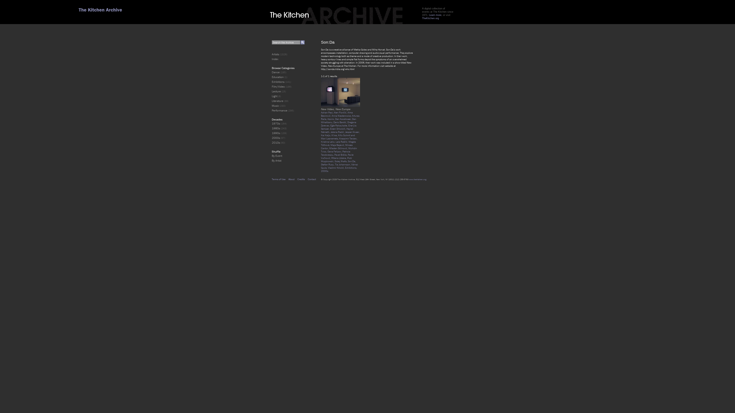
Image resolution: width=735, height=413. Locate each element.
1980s (276, 128)
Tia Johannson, (343, 164)
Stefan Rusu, (328, 164)
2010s (276, 142)
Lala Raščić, (342, 141)
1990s (276, 133)
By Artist (276, 160)
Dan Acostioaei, (343, 119)
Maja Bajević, (338, 145)
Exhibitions (278, 82)
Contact (312, 179)
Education (278, 77)
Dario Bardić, (340, 122)
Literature (277, 101)
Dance (276, 72)
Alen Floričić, (341, 112)
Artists (275, 54)
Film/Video (278, 86)
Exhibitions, (351, 167)
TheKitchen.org (430, 18)
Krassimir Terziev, (348, 138)
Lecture (276, 91)
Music (275, 105)
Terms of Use (279, 179)
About (291, 179)
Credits (301, 179)
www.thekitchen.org (417, 179)
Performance (279, 110)
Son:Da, (352, 161)
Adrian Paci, (327, 112)
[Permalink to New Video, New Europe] (340, 106)
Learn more (435, 15)
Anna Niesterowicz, (342, 115)
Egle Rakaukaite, (339, 125)
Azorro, (331, 119)
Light (274, 96)
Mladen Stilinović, (338, 148)
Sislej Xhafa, (341, 161)
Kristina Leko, (328, 141)
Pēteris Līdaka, (339, 158)
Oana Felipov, (334, 151)
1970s (276, 123)
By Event (277, 156)
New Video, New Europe (335, 109)
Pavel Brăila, (341, 154)
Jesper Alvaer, (352, 132)
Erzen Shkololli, (338, 128)
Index (275, 59)
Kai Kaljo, (326, 135)
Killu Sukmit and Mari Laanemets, (338, 137)
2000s (324, 171)
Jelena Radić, (338, 132)
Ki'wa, (335, 135)
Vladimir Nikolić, (336, 167)
